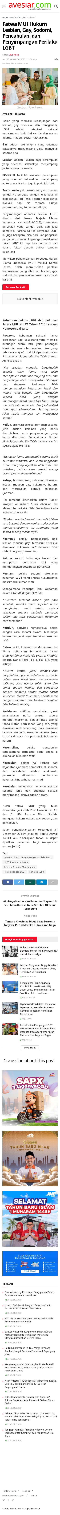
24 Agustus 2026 (14, 1441)
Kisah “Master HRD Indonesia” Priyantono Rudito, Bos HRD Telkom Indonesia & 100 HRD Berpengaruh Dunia (31, 1384)
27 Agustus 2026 (14, 1359)
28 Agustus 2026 (14, 1342)
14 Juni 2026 (26, 1040)
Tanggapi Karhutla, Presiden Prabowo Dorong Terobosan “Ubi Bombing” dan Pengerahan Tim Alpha (29, 1432)
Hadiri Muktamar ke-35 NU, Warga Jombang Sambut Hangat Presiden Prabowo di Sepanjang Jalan (30, 1351)
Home (5, 17)
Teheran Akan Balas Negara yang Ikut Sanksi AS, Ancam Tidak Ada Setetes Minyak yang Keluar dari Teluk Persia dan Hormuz (31, 1416)
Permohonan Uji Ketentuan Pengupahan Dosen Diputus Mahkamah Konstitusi (29, 1294)
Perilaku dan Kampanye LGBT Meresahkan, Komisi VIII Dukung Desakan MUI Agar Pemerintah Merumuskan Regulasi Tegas (38, 1030)
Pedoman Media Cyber (13, 1495)
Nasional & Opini (18, 17)
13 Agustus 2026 (28, 976)
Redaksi (26, 1490)
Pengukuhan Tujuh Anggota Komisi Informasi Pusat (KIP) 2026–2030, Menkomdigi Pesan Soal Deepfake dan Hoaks (37, 988)
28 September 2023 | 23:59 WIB (22, 59)
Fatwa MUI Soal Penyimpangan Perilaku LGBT (28, 857)
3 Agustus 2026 (28, 997)
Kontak (34, 1495)
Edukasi (32, 17)
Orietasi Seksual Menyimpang (20, 867)
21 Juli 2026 (26, 1019)
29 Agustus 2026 (14, 1326)
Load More (30, 1048)
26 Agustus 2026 (14, 1408)
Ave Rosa (14, 54)
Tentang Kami (9, 1490)
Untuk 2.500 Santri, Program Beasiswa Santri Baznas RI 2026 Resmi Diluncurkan (28, 1307)
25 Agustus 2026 (14, 1424)
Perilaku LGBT (36, 871)
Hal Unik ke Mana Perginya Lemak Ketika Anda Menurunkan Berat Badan (29, 1320)
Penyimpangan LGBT (15, 871)
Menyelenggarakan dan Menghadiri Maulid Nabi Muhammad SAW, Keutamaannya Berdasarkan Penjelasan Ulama (29, 1367)
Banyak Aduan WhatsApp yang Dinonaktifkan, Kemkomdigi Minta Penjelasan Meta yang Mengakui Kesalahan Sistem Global (28, 1334)
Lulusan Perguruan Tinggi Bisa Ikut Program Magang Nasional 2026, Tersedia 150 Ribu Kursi (38, 968)
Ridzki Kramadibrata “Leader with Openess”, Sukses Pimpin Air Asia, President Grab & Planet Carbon (29, 1400)
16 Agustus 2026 (28, 959)
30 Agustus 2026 (14, 1300)
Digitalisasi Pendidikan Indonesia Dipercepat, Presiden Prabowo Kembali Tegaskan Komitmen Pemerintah (38, 1009)
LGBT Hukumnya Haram (16, 862)
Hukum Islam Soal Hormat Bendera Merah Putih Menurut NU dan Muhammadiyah (39, 951)
